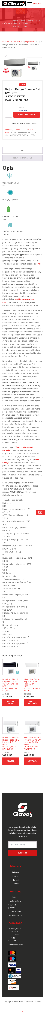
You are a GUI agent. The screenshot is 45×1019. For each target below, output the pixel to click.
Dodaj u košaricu (26, 115)
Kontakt (15, 884)
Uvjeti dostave (15, 911)
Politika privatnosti (22, 1014)
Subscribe (22, 853)
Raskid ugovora (15, 915)
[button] (36, 3)
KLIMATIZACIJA (17, 42)
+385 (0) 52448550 (12, 939)
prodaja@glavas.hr (15, 944)
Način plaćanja (15, 901)
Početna (6, 23)
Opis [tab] (22, 150)
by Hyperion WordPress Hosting (23, 1004)
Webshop (15, 897)
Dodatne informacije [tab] (22, 158)
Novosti (15, 880)
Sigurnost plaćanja (12, 906)
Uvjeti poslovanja (22, 1009)
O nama (15, 876)
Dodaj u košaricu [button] (11, 702)
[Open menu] (29, 3)
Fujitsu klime (30, 42)
